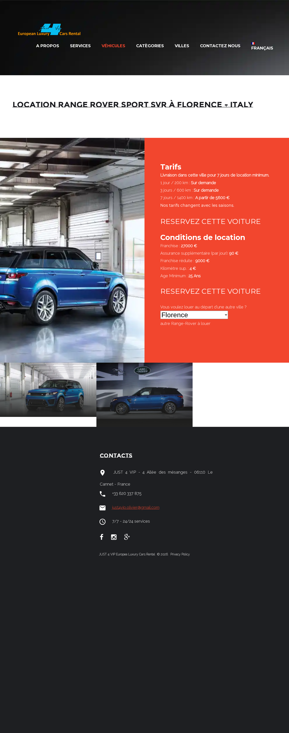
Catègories (150, 45)
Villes (182, 45)
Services (80, 45)
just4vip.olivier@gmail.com (135, 507)
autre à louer (185, 323)
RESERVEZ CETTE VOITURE (210, 221)
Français (262, 48)
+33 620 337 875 (127, 493)
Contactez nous (220, 45)
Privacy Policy (180, 554)
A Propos (47, 45)
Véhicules (113, 45)
